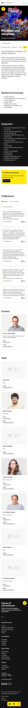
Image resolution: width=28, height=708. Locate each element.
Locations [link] (4, 655)
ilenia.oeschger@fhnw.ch (8, 453)
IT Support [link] (4, 665)
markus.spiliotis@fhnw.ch (8, 590)
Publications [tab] (4, 201)
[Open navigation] (18, 704)
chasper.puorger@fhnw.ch (9, 523)
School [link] (3, 625)
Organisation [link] (4, 651)
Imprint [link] (2, 698)
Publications (14, 47)
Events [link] (3, 633)
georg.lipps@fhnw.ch (7, 346)
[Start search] (14, 704)
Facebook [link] (4, 639)
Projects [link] (7, 180)
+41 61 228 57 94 (7, 519)
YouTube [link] (3, 643)
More (22, 221)
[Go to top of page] (25, 603)
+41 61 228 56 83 (6, 484)
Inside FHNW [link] (5, 667)
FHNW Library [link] (5, 657)
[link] (8, 3)
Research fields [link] (6, 43)
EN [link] (26, 2)
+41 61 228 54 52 (6, 342)
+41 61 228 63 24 (6, 585)
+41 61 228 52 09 (6, 418)
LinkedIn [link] (3, 645)
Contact (20, 47)
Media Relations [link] (5, 659)
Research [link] (4, 631)
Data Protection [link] (4, 696)
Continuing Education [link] (7, 629)
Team (25, 47)
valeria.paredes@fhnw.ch (8, 488)
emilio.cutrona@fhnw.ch (8, 422)
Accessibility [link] (4, 700)
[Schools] (9, 704)
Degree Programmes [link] (7, 627)
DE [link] (24, 2)
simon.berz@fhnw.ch (7, 387)
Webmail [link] (3, 669)
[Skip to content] (3, 9)
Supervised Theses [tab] (14, 201)
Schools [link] (3, 653)
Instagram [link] (4, 641)
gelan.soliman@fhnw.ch (8, 554)
